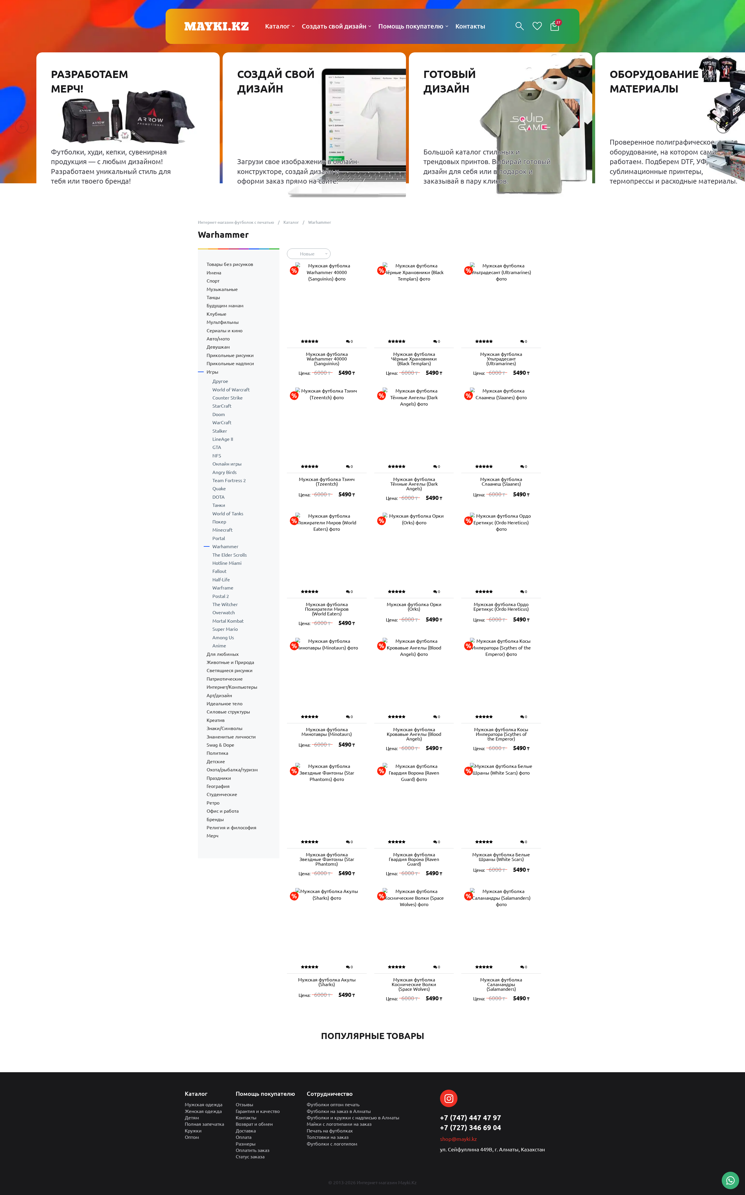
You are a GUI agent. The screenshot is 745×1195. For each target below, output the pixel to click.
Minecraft (222, 529)
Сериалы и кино (224, 330)
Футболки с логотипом (332, 1143)
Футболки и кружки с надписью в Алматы (353, 1117)
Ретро (213, 802)
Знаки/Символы (224, 728)
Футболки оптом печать (333, 1104)
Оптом (192, 1137)
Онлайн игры (227, 463)
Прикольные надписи (230, 363)
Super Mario (225, 629)
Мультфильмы (223, 322)
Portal (218, 538)
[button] (22, 126)
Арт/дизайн (219, 695)
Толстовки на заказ (328, 1137)
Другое (220, 381)
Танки (218, 505)
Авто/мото (218, 338)
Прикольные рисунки (230, 355)
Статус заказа (250, 1156)
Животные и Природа (230, 662)
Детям (192, 1117)
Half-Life (221, 579)
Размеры (246, 1143)
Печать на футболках (330, 1130)
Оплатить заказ (252, 1150)
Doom (218, 414)
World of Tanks (227, 513)
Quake (219, 488)
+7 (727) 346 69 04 (470, 1128)
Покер (219, 521)
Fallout (219, 571)
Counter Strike (227, 397)
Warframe (222, 587)
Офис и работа (223, 811)
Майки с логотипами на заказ (339, 1124)
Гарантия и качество (258, 1111)
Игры (212, 371)
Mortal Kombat (228, 621)
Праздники (219, 778)
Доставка (246, 1130)
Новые (307, 253)
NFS (216, 455)
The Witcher (225, 604)
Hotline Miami (227, 563)
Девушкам (218, 346)
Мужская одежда (203, 1104)
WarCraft (221, 422)
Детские (216, 761)
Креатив (216, 720)
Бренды (215, 819)
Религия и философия (231, 827)
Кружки (193, 1130)
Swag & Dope (220, 744)
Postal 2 (220, 596)
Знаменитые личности (231, 736)
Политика (217, 753)
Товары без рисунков (230, 264)
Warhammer (225, 546)
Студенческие (222, 794)
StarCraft (221, 406)
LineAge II (222, 439)
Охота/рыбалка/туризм (232, 769)
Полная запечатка (204, 1124)
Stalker (219, 431)
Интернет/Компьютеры (232, 687)
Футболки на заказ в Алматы (339, 1111)
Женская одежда (203, 1111)
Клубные (216, 314)
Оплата (243, 1137)
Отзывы (244, 1104)
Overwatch (223, 612)
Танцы (213, 297)
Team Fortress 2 (229, 480)
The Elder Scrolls (229, 554)
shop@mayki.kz (458, 1139)
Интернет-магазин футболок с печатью (236, 222)
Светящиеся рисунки (230, 670)
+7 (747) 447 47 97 (470, 1118)
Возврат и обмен (254, 1124)
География (218, 786)
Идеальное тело (224, 703)
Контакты (246, 1117)
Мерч (213, 835)
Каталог (291, 222)
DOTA (218, 497)
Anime (219, 645)
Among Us (223, 637)
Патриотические (225, 678)
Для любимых (223, 654)
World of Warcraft (231, 389)
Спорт (213, 280)
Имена (214, 272)
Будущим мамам (225, 305)
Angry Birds (224, 472)
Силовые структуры (228, 711)
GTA (216, 447)
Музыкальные (222, 289)
